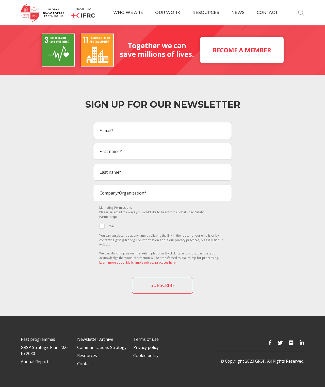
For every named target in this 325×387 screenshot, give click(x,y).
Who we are (128, 12)
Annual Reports (36, 361)
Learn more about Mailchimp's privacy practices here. (137, 262)
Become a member (242, 50)
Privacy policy (146, 347)
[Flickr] (291, 342)
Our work (167, 12)
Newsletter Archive (95, 339)
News (238, 12)
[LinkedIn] (302, 342)
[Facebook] (270, 342)
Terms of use (146, 339)
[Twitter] (280, 342)
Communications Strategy (101, 347)
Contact (267, 12)
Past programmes (38, 339)
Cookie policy (145, 355)
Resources (205, 12)
